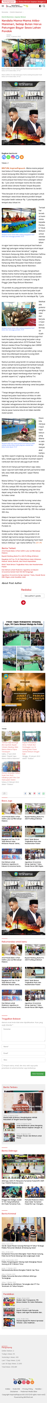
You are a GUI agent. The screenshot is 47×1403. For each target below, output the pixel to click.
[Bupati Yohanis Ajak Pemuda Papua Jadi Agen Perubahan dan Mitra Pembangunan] (9, 1312)
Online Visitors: (7, 1351)
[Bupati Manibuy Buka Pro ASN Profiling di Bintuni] (35, 809)
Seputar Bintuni (20, 17)
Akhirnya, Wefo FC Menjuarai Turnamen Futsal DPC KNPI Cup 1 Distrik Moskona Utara (23, 1182)
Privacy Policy (27, 1389)
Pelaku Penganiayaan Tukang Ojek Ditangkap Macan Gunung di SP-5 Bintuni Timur (22, 1263)
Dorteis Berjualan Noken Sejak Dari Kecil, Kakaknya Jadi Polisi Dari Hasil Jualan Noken (11, 776)
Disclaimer (14, 1392)
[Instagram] (13, 157)
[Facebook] (4, 157)
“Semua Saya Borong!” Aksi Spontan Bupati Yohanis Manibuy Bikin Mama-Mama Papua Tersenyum (10, 747)
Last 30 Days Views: (9, 1363)
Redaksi (9, 35)
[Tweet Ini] (30, 793)
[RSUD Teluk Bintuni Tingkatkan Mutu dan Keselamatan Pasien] (35, 831)
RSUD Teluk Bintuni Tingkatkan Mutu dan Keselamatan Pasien (22, 565)
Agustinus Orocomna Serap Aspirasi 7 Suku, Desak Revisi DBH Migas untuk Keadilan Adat (23, 576)
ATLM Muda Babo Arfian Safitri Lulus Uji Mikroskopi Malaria (21, 552)
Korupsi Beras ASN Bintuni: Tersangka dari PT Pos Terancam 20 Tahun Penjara (20, 1285)
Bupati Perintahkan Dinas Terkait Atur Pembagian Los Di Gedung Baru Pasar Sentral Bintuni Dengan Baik (30, 748)
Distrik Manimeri (8, 17)
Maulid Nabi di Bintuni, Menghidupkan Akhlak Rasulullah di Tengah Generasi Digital (20, 1118)
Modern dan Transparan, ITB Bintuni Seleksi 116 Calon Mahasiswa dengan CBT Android (30, 1301)
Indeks (7, 1389)
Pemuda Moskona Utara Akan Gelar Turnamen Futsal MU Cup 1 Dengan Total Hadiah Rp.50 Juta (34, 1202)
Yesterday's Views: (9, 1357)
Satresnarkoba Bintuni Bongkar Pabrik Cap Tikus (20, 1270)
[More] (22, 157)
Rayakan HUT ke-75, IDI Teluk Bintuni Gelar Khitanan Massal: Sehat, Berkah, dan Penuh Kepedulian (21, 560)
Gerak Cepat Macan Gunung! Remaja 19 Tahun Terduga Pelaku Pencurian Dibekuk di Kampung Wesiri (23, 1247)
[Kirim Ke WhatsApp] (43, 793)
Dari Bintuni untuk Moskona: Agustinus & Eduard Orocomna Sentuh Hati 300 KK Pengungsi (20, 571)
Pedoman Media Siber (29, 1392)
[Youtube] (28, 1383)
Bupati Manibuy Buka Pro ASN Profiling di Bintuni (20, 556)
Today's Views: (7, 1354)
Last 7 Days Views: (9, 1360)
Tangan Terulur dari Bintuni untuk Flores (29, 1137)
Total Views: (6, 1367)
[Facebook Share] (25, 793)
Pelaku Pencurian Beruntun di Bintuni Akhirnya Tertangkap (19, 1277)
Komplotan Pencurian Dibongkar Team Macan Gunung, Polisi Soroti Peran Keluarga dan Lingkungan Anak (22, 1255)
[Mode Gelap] (40, 6)
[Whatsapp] (8, 157)
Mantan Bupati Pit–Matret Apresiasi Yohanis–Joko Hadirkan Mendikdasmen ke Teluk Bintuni (30, 1322)
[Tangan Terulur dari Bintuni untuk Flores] (9, 1137)
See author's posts (33, 596)
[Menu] (3, 6)
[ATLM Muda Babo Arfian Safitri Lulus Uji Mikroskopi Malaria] (12, 809)
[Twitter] (17, 157)
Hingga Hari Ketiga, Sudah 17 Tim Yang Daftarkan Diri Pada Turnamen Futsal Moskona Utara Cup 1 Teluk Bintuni (12, 1202)
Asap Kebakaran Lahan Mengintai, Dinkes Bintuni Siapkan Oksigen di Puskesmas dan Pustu (30, 1126)
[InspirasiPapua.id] (17, 6)
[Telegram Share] (39, 793)
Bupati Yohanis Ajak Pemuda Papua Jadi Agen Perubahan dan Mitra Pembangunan (29, 1311)
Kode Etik (16, 1389)
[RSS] (32, 1383)
